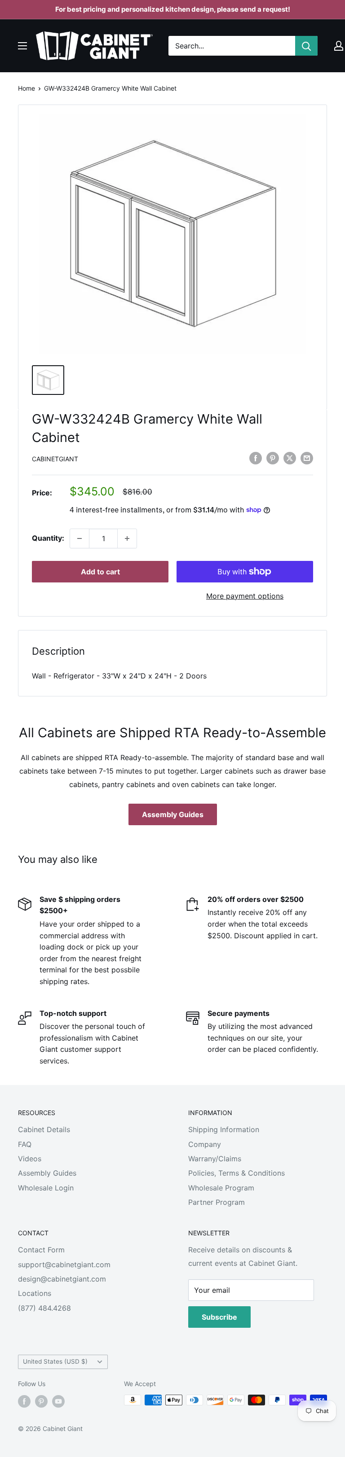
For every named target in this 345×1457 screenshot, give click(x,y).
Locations (34, 1293)
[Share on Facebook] (255, 458)
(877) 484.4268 (44, 1308)
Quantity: (48, 538)
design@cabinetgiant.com (62, 1278)
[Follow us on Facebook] (24, 1401)
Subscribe (219, 1317)
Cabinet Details (44, 1129)
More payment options (244, 595)
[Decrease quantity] (79, 538)
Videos (29, 1158)
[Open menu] (22, 45)
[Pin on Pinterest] (272, 458)
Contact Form (41, 1249)
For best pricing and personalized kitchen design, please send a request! (172, 9)
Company (204, 1144)
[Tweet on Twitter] (289, 458)
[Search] (306, 46)
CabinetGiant (55, 459)
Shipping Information (223, 1129)
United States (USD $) (55, 1361)
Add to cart (100, 571)
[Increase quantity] (127, 538)
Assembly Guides (172, 814)
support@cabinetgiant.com (64, 1264)
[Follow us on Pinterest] (41, 1401)
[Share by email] (307, 458)
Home (26, 88)
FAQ (24, 1144)
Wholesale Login (46, 1187)
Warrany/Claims (214, 1158)
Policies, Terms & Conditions (236, 1172)
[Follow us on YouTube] (58, 1401)
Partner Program (216, 1202)
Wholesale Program (221, 1187)
